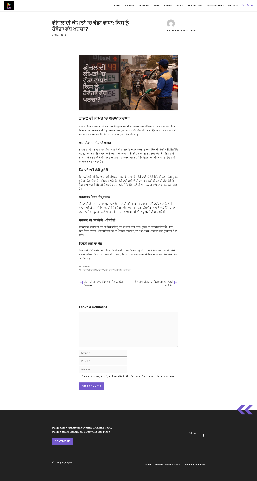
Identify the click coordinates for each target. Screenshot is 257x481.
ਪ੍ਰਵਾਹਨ (127, 270)
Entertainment (215, 6)
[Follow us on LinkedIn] (252, 5)
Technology (195, 6)
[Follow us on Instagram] (248, 5)
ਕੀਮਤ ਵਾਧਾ (110, 270)
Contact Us (62, 441)
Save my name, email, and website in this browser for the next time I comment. (129, 376)
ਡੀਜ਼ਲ (119, 270)
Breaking (144, 6)
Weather (233, 6)
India (156, 6)
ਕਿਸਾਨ (101, 270)
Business (129, 6)
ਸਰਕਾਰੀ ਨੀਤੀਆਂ (90, 270)
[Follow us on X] (243, 5)
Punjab (168, 6)
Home (117, 6)
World (180, 6)
